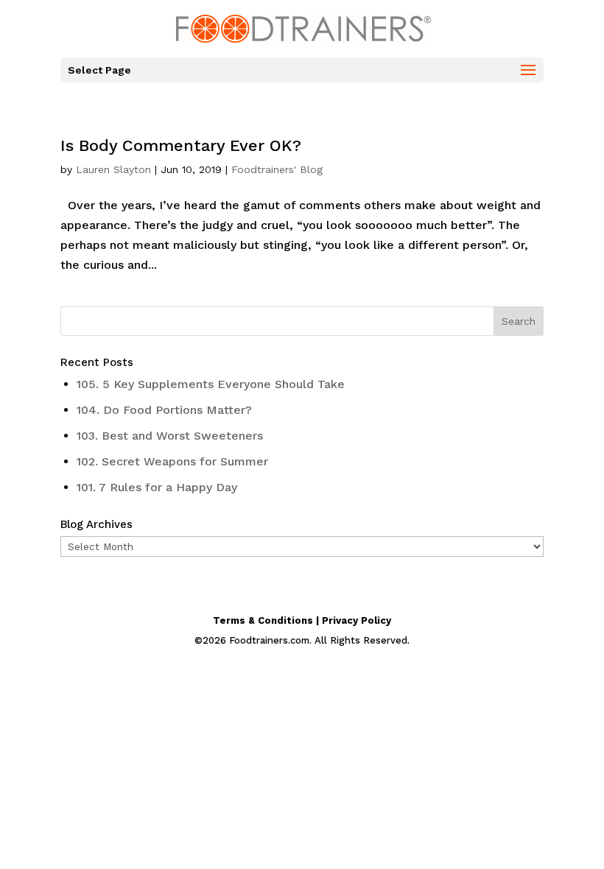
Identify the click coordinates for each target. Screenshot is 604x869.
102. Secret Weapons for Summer (172, 461)
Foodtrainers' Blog (277, 169)
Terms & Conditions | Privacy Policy (302, 620)
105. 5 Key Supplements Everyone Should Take (211, 384)
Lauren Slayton (113, 169)
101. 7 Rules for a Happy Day (157, 487)
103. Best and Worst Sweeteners (170, 436)
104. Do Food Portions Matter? (164, 410)
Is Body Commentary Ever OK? (180, 145)
